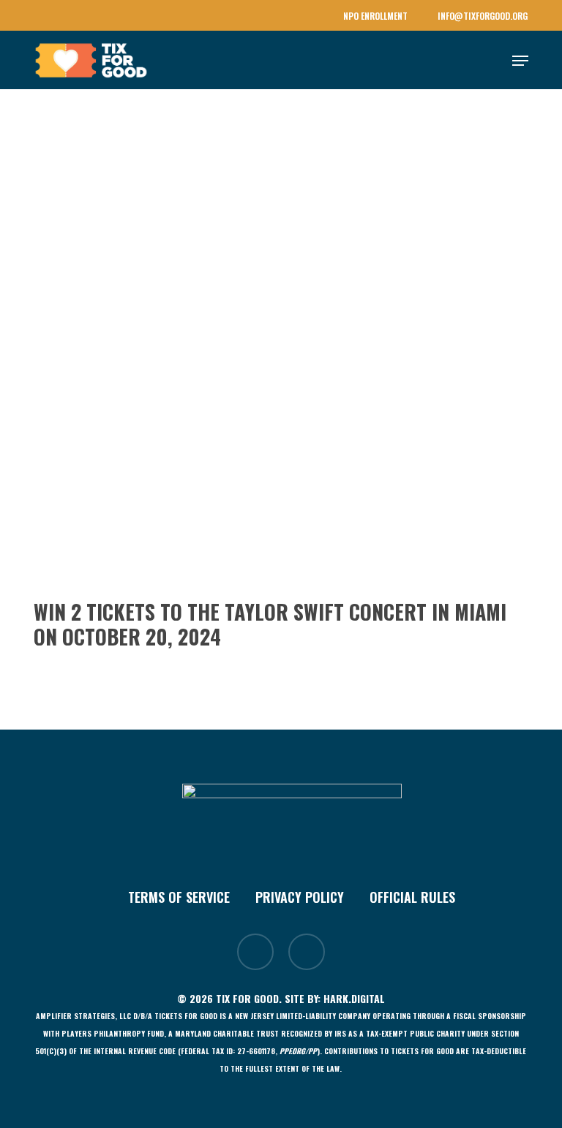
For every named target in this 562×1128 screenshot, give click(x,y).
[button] (520, 60)
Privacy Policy (299, 896)
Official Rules (412, 896)
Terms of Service (179, 896)
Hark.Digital (354, 998)
